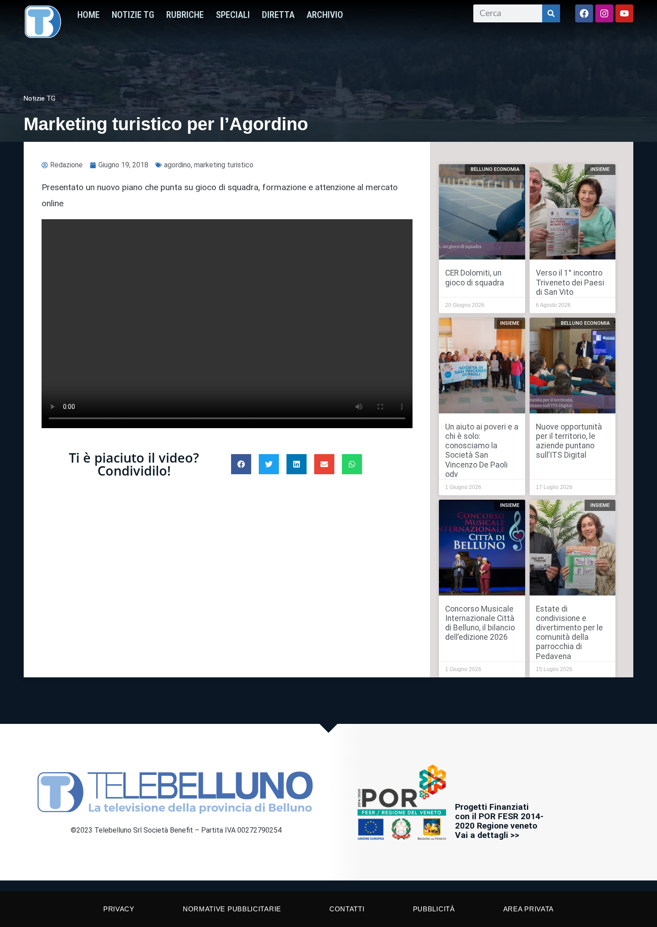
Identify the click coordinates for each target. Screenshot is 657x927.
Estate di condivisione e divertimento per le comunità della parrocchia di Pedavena (569, 632)
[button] (241, 464)
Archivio (325, 14)
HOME (88, 14)
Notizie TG (133, 14)
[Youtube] (624, 13)
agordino (177, 165)
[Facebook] (584, 13)
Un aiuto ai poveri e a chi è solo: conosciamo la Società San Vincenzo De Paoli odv (481, 450)
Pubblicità (434, 909)
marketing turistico (223, 165)
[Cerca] (551, 13)
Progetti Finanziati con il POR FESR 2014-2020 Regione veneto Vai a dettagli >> (499, 821)
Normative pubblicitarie (232, 909)
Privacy (119, 909)
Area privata (528, 909)
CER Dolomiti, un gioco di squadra (474, 277)
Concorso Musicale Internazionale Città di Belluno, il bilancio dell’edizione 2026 (480, 623)
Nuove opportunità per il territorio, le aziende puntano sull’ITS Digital (569, 440)
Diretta (278, 14)
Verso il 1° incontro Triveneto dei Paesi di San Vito (570, 282)
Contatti (347, 909)
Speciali (233, 14)
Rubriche (185, 14)
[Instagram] (604, 13)
